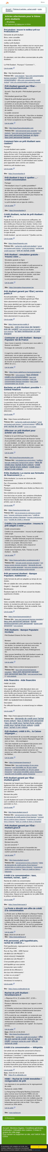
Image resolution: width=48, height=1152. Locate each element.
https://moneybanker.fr (17, 173)
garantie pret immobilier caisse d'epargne (20, 774)
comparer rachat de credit (20, 1041)
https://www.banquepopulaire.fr (20, 617)
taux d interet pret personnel (30, 721)
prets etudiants (19, 76)
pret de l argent (11, 329)
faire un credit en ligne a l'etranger (28, 821)
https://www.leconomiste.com (19, 510)
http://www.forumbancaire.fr (19, 1034)
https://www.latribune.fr (17, 937)
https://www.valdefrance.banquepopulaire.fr (25, 372)
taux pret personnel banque (17, 137)
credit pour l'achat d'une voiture (22, 466)
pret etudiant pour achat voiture (25, 460)
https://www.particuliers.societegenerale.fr (24, 560)
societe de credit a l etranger (19, 519)
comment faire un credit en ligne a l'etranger (18, 867)
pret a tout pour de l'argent (27, 327)
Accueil (6, 1128)
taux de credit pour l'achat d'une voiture (23, 463)
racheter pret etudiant (30, 426)
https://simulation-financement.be (21, 287)
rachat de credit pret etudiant (25, 246)
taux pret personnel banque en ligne (21, 135)
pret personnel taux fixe (15, 674)
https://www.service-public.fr (19, 324)
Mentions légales (17, 1128)
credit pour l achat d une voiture (22, 468)
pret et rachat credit (26, 250)
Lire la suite (8, 68)
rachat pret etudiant (28, 248)
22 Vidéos (18, 24)
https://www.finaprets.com (18, 243)
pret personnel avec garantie (26, 131)
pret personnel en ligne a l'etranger (26, 815)
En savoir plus (36, 1150)
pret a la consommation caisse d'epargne (25, 82)
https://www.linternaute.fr (18, 904)
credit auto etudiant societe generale (23, 569)
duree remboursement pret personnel (20, 622)
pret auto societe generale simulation (27, 563)
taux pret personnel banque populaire (26, 133)
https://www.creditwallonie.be (19, 989)
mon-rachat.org (15, 1113)
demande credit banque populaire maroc (20, 515)
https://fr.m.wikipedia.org (17, 1075)
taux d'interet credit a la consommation (21, 376)
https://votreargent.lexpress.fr (20, 762)
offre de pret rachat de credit (24, 1038)
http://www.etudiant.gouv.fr (18, 812)
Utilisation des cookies (22, 1130)
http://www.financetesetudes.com (21, 128)
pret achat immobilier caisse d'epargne (28, 772)
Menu (43, 2)
